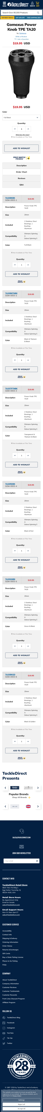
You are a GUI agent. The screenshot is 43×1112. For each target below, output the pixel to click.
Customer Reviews (9, 987)
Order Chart (21, 172)
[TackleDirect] (18, 4)
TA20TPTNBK (11, 388)
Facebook (10, 1023)
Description (22, 165)
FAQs (4, 965)
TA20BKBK (10, 198)
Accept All (21, 1109)
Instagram (11, 1028)
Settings (21, 1100)
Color (4, 112)
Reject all (21, 1104)
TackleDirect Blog (13, 1018)
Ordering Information (10, 942)
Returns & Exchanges (10, 950)
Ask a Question (23, 39)
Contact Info (7, 935)
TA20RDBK (10, 484)
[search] (38, 13)
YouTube (10, 1033)
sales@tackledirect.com (11, 905)
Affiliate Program (8, 1002)
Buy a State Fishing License (12, 957)
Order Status (7, 946)
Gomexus (22, 33)
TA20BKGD (10, 674)
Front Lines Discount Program (13, 999)
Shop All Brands (19, 797)
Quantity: (21, 123)
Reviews (21, 178)
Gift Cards (6, 953)
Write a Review (21, 37)
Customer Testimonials (10, 991)
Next (38, 788)
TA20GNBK (10, 579)
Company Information (10, 984)
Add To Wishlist (21, 148)
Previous (5, 788)
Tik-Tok (9, 1038)
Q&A (21, 185)
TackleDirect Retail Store (14, 885)
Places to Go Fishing (10, 961)
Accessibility (7, 931)
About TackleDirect (9, 980)
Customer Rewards (9, 995)
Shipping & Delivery (9, 938)
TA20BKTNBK (11, 293)
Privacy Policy (17, 1096)
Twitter (9, 1043)
